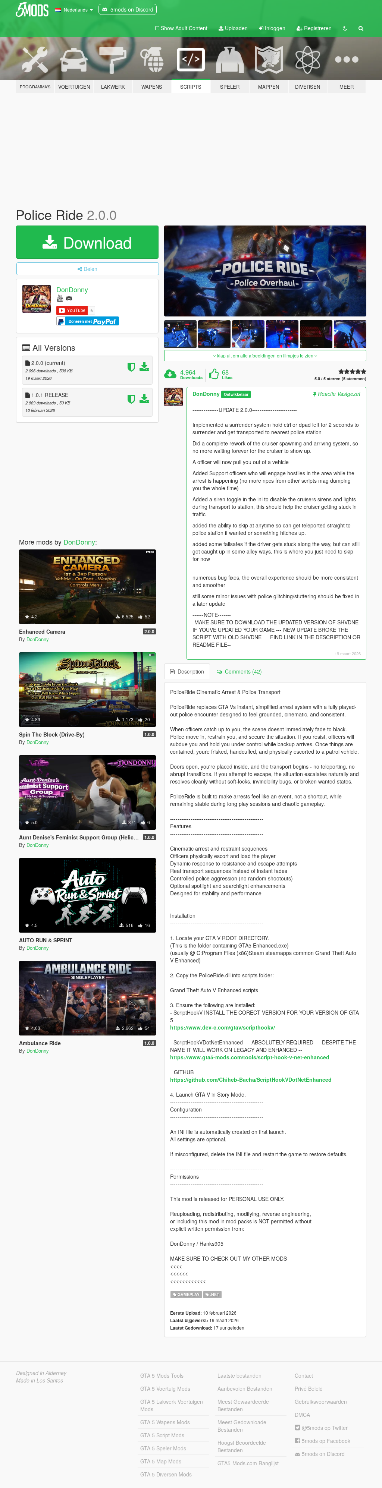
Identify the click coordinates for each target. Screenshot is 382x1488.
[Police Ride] (265, 271)
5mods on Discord (322, 1453)
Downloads (191, 377)
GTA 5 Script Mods (162, 1435)
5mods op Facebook (325, 1440)
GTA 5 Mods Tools (162, 1375)
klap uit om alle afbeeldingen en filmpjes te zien (265, 355)
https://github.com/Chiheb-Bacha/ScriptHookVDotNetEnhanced (251, 1079)
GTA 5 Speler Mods (163, 1448)
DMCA (302, 1414)
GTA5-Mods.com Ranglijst (248, 1463)
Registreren (317, 28)
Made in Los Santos (39, 1380)
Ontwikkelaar (236, 394)
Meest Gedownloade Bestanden (241, 1425)
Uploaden (235, 28)
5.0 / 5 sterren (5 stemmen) (340, 378)
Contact (304, 1375)
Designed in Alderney (41, 1373)
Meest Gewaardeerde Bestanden (243, 1405)
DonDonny (72, 289)
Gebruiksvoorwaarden (321, 1401)
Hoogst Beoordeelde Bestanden (241, 1446)
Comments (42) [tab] (242, 671)
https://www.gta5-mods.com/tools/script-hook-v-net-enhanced (249, 1057)
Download (95, 242)
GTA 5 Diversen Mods (166, 1474)
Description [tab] (189, 671)
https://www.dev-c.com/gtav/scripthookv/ (222, 1027)
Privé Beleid (309, 1388)
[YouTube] (59, 297)
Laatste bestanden (239, 1375)
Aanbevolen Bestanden (244, 1388)
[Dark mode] (345, 28)
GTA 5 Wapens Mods (165, 1422)
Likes (227, 377)
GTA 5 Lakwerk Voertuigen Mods (171, 1405)
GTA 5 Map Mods (160, 1461)
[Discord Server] (69, 297)
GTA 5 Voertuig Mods (165, 1388)
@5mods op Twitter (324, 1427)
